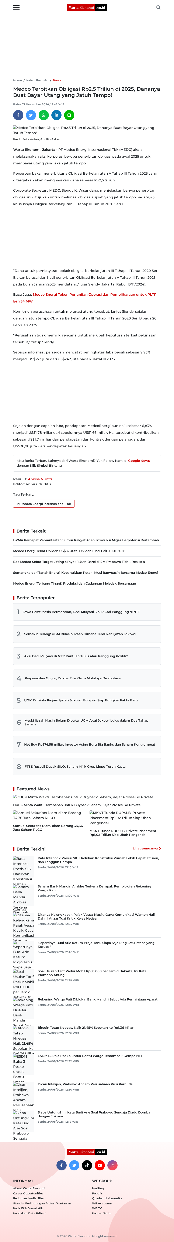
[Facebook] (18, 115)
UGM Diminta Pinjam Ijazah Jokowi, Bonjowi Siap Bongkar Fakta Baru (81, 700)
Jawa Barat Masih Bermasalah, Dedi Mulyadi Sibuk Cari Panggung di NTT (81, 612)
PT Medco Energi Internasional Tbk (44, 504)
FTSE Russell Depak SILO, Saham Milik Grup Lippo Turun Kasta (75, 766)
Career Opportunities (28, 1193)
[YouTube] (100, 1165)
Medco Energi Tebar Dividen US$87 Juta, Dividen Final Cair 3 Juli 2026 (69, 551)
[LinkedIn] (56, 115)
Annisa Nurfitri (40, 479)
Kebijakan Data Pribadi (29, 1213)
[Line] (69, 115)
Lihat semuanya (145, 848)
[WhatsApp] (44, 115)
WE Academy (102, 1203)
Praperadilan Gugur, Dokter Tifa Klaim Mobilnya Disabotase (73, 678)
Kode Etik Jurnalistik (28, 1208)
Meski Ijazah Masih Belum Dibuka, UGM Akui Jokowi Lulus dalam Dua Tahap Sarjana (86, 722)
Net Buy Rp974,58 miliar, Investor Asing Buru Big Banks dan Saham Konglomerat (89, 744)
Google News (139, 461)
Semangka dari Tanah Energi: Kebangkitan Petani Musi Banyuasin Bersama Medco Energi (85, 573)
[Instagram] (112, 1165)
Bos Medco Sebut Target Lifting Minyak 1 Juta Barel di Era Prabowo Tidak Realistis (79, 562)
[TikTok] (87, 1165)
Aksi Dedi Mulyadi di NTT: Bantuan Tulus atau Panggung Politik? (76, 656)
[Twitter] (31, 115)
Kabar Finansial (37, 80)
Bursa (57, 80)
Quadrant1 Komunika (107, 1198)
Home (17, 80)
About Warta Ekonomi (29, 1188)
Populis (97, 1193)
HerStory (98, 1188)
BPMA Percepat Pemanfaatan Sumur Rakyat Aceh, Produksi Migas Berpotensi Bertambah (86, 540)
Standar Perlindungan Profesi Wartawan (42, 1203)
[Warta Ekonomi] (87, 7)
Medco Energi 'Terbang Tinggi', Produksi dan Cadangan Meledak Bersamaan (74, 583)
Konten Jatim (102, 1213)
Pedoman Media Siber (29, 1198)
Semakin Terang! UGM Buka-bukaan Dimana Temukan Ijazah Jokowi (80, 634)
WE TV (97, 1208)
